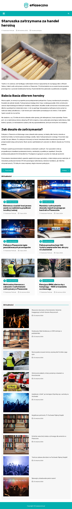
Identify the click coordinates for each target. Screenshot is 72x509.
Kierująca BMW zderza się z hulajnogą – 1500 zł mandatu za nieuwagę (53, 286)
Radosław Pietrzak (8, 30)
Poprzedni (8, 170)
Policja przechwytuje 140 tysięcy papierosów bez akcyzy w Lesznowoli (53, 247)
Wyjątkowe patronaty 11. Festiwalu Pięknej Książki (48, 415)
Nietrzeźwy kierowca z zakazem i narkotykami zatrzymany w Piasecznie (15, 286)
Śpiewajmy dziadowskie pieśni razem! (44, 478)
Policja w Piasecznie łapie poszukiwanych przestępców (17, 246)
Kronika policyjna (37, 30)
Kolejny (64, 170)
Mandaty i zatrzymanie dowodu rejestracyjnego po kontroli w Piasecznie (52, 208)
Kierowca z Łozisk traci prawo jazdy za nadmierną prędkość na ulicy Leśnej (17, 208)
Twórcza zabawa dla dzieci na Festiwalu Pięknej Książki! (49, 457)
